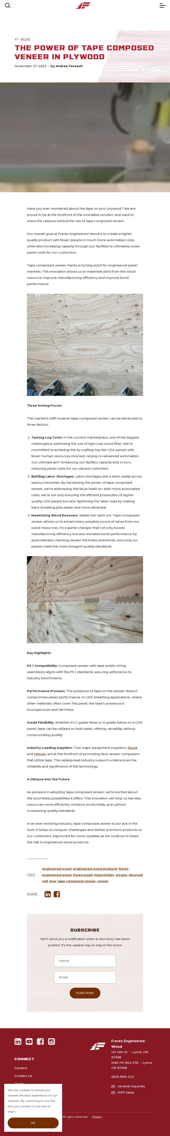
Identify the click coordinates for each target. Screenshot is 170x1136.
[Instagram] (51, 1041)
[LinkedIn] (18, 1041)
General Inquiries (131, 1086)
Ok (33, 1122)
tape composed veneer (77, 881)
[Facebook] (40, 1041)
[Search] (7, 5)
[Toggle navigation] (163, 5)
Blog (25, 39)
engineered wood (56, 869)
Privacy (97, 1116)
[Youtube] (29, 1041)
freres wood (82, 875)
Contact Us (23, 1076)
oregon (121, 875)
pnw (52, 881)
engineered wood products (95, 869)
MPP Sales (125, 1092)
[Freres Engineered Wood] (83, 5)
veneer (102, 881)
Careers (21, 1068)
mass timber (104, 875)
